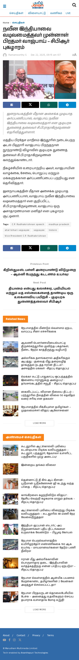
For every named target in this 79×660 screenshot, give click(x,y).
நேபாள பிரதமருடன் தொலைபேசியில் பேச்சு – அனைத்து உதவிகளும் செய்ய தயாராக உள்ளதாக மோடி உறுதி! (47, 596)
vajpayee (39, 230)
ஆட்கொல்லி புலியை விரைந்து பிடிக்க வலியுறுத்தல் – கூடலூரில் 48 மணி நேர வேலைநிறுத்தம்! (48, 513)
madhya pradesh (59, 224)
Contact (21, 635)
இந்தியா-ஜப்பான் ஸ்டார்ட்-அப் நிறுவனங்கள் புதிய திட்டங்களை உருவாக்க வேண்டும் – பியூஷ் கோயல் (46, 529)
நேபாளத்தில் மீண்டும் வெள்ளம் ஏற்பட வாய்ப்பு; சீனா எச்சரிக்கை (47, 330)
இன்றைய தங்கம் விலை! (38, 465)
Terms (50, 635)
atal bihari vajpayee (17, 230)
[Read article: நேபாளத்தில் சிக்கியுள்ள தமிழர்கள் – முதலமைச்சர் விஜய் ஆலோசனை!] (10, 410)
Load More (39, 423)
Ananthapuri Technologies (34, 652)
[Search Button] (74, 5)
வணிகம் (56, 13)
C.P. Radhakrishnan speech (28, 224)
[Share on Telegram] (67, 105)
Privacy (36, 635)
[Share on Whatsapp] (49, 105)
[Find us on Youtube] (4, 640)
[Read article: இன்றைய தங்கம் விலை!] (10, 468)
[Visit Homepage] (37, 5)
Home (6, 22)
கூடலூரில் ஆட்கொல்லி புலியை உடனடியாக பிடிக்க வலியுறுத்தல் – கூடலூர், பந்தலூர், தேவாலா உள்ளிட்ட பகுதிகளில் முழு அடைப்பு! (46, 452)
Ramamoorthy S (17, 55)
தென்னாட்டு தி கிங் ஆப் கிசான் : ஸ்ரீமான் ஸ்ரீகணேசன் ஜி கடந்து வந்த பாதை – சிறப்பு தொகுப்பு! (47, 483)
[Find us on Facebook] (9, 640)
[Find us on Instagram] (14, 640)
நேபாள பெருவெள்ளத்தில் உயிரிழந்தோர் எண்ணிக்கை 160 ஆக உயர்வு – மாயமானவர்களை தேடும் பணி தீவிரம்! (48, 546)
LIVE (68, 13)
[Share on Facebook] (12, 105)
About (6, 635)
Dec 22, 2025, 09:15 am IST (46, 55)
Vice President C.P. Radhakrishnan (25, 236)
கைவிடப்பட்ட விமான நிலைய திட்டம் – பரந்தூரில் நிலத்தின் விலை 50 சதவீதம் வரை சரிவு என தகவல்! (48, 395)
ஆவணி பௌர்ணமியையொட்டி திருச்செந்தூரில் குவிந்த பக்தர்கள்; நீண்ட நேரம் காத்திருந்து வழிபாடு (45, 346)
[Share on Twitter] (30, 105)
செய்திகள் (16, 13)
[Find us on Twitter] (19, 640)
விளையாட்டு (37, 13)
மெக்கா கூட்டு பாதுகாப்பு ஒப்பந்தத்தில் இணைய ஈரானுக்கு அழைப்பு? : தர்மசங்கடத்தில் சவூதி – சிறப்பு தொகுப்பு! (48, 380)
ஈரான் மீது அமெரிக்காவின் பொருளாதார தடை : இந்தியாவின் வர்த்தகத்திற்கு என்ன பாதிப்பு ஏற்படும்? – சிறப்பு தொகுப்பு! (48, 564)
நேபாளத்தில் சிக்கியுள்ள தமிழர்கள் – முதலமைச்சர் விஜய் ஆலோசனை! (46, 408)
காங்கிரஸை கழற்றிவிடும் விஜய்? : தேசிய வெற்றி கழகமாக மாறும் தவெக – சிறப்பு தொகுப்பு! (48, 498)
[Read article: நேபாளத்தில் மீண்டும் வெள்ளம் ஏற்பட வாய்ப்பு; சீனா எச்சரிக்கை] (10, 331)
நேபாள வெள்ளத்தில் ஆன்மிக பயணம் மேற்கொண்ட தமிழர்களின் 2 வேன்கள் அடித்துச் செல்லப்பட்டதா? (47, 581)
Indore (53, 230)
